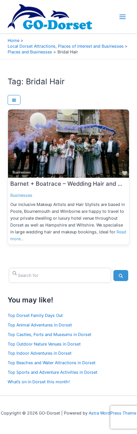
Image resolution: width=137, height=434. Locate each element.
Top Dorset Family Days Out (35, 315)
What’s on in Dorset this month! (39, 381)
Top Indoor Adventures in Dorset (40, 353)
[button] (17, 143)
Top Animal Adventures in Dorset (40, 325)
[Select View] (14, 100)
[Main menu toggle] (123, 17)
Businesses (21, 195)
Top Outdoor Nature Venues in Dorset (44, 344)
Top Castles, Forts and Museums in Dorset (49, 334)
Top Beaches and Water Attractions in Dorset (52, 362)
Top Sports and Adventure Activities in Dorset (52, 372)
